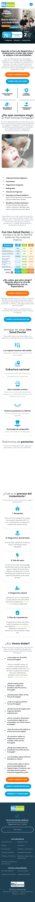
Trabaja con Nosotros (8, 856)
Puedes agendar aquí (20, 677)
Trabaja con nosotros (18, 894)
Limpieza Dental (23, 871)
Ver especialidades (7, 871)
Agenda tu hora (23, 842)
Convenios (21, 845)
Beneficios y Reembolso (25, 849)
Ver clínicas (17, 829)
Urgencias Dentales (7, 852)
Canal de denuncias (26, 891)
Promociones (5, 849)
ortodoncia (19, 626)
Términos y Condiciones (11, 891)
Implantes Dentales (24, 874)
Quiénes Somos (6, 842)
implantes (26, 626)
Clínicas (3, 845)
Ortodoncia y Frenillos (8, 874)
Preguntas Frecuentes (24, 852)
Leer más (21, 471)
